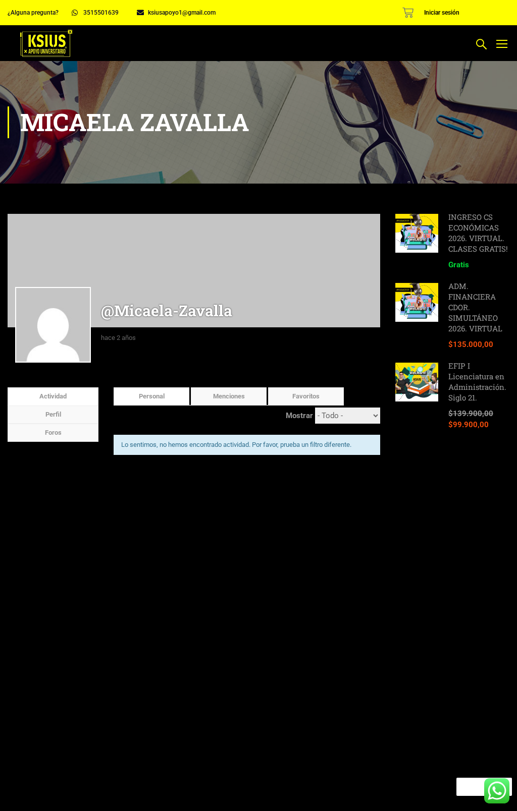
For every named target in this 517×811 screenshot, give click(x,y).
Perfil (53, 414)
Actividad (53, 396)
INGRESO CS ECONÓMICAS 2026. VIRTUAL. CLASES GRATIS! (478, 233)
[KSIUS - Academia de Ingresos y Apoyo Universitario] (46, 43)
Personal (152, 396)
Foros (53, 432)
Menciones (229, 396)
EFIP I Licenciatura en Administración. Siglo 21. (477, 381)
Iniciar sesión (441, 12)
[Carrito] (408, 13)
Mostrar (299, 415)
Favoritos (306, 396)
